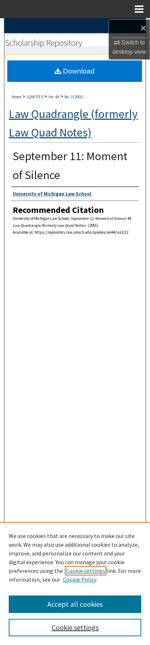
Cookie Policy (79, 579)
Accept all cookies (75, 604)
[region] (75, 583)
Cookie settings (85, 570)
